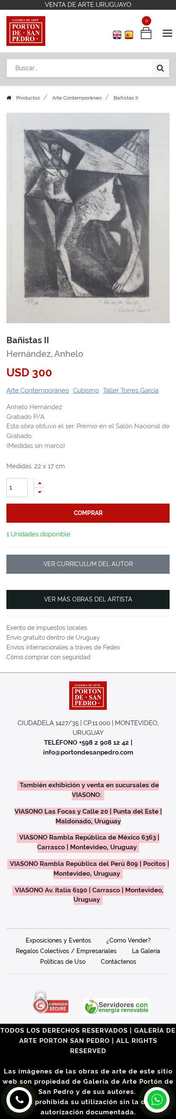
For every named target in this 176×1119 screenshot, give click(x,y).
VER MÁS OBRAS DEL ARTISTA (88, 599)
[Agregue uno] (39, 482)
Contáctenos (118, 961)
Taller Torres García (130, 390)
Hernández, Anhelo (44, 354)
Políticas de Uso (62, 961)
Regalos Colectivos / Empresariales (66, 951)
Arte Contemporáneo (77, 98)
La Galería (146, 951)
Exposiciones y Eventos (58, 940)
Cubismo (86, 390)
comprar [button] (88, 513)
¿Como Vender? (128, 940)
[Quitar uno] (39, 492)
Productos (28, 98)
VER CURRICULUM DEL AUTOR (88, 564)
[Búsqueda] (160, 68)
